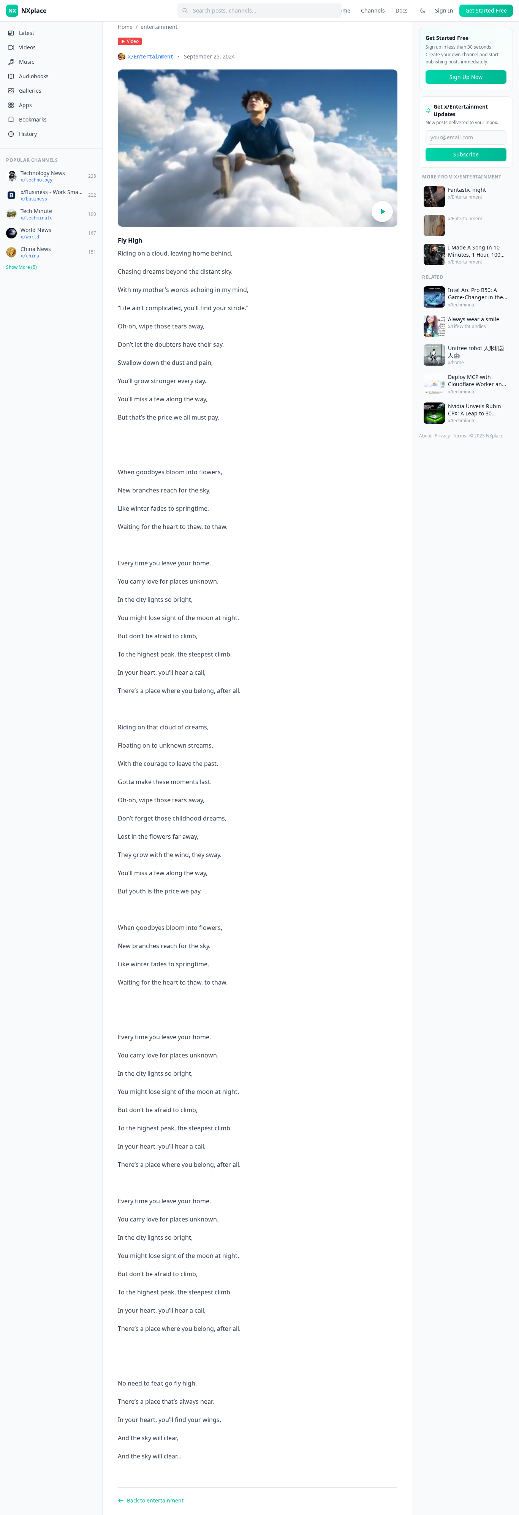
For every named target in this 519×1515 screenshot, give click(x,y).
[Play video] (382, 211)
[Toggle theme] (423, 11)
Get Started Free (486, 10)
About (425, 436)
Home (342, 10)
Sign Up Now (466, 76)
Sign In (444, 10)
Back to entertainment (155, 1500)
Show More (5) (21, 267)
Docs (402, 10)
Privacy (442, 436)
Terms (459, 436)
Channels (373, 10)
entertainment (159, 26)
